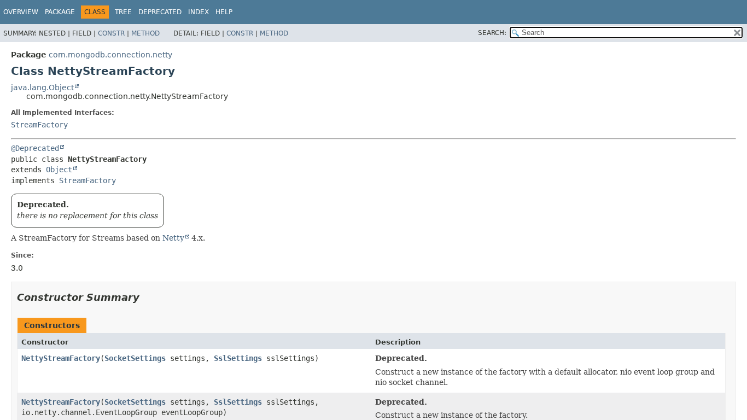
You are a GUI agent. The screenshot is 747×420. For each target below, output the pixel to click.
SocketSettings (135, 358)
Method (145, 33)
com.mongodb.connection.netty (110, 54)
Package (60, 12)
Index (198, 12)
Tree (123, 12)
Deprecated (160, 12)
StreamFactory (39, 124)
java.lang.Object (42, 87)
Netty (173, 238)
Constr (111, 33)
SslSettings (238, 358)
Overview (20, 12)
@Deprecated (35, 148)
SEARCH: (492, 33)
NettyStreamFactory (60, 358)
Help (223, 12)
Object (59, 169)
